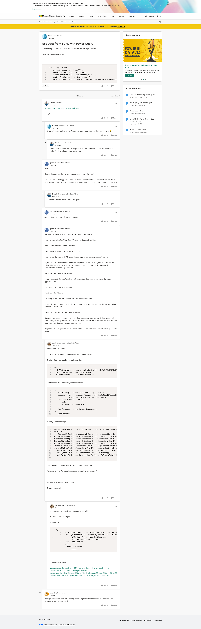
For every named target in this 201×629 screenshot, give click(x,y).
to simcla (72, 505)
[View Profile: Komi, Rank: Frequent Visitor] (44, 36)
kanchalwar (53, 593)
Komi (50, 36)
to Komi (70, 143)
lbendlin (52, 102)
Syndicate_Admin (55, 163)
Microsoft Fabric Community (47, 22)
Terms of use (148, 620)
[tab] (141, 79)
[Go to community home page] (52, 16)
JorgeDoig (143, 132)
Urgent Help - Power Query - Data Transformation (142, 120)
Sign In (159, 16)
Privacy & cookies (136, 620)
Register (151, 16)
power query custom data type (141, 103)
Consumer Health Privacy (67, 625)
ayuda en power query (138, 129)
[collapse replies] (40, 102)
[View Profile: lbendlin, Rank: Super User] (46, 103)
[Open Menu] (160, 21)
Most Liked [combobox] (115, 96)
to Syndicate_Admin (71, 194)
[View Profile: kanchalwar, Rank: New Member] (46, 594)
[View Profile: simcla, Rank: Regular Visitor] (49, 344)
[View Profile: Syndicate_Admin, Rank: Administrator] (46, 164)
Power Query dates (137, 111)
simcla (54, 343)
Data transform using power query (142, 94)
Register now (36, 9)
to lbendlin (70, 125)
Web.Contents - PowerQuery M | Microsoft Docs (61, 108)
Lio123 (140, 124)
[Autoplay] (139, 79)
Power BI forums (61, 22)
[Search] (146, 16)
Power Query (72, 22)
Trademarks (158, 620)
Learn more (121, 27)
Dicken (142, 105)
